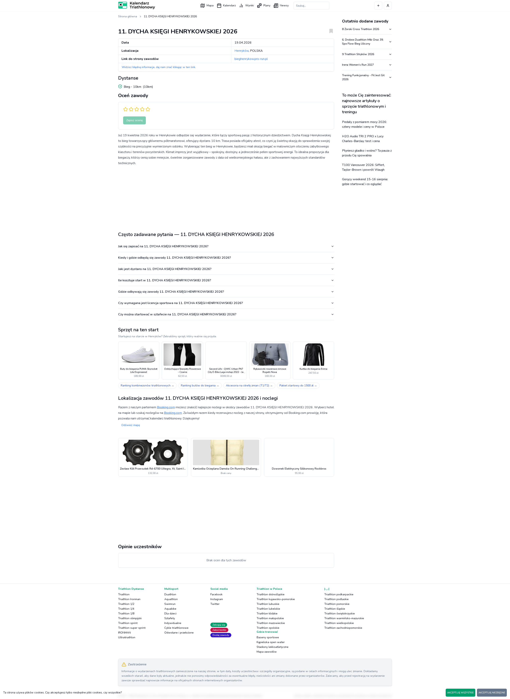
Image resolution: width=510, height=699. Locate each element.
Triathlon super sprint (131, 628)
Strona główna (127, 16)
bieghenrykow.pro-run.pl (251, 59)
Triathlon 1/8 (126, 613)
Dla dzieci (170, 613)
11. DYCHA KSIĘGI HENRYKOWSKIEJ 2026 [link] (170, 16)
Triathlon (123, 594)
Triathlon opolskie (268, 628)
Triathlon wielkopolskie (339, 623)
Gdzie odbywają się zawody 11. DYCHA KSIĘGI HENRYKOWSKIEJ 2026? (171, 292)
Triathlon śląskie (334, 609)
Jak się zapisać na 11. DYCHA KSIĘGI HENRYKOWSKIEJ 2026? (163, 246)
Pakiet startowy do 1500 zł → (298, 385)
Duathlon (170, 594)
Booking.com (166, 407)
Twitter (215, 604)
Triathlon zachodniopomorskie (343, 628)
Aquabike (170, 609)
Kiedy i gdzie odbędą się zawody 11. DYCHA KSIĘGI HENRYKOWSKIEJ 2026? (174, 257)
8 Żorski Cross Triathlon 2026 (360, 29)
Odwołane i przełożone (179, 633)
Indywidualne (172, 623)
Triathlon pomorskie (336, 604)
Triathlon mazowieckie (271, 623)
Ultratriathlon (126, 637)
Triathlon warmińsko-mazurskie (344, 618)
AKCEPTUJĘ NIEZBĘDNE (492, 692)
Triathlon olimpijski (130, 618)
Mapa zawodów (267, 652)
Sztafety (169, 618)
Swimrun (170, 604)
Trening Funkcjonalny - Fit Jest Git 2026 (363, 77)
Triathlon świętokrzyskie (339, 613)
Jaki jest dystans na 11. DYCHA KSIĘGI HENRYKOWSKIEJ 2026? (164, 269)
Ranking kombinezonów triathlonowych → (147, 385)
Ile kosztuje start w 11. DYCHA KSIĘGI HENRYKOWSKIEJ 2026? (164, 280)
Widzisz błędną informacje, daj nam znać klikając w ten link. (159, 67)
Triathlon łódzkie (267, 613)
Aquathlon (171, 599)
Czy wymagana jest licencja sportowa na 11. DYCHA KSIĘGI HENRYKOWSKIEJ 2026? (180, 303)
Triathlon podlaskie (336, 599)
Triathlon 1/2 (126, 604)
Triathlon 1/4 (126, 609)
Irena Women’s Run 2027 (358, 65)
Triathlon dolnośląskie (270, 594)
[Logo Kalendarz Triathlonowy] (136, 5)
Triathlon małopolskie (270, 618)
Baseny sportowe (268, 637)
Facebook (216, 594)
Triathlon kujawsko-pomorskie (276, 599)
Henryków (241, 51)
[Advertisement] (226, 197)
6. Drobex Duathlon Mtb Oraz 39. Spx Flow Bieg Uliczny (362, 42)
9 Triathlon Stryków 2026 (358, 54)
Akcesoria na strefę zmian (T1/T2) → (249, 385)
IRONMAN (124, 633)
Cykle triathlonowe (176, 628)
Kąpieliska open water (271, 642)
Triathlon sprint (127, 623)
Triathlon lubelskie (268, 609)
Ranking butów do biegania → (200, 385)
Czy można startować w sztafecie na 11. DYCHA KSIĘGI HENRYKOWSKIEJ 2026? (177, 314)
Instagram (216, 599)
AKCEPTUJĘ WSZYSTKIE (460, 692)
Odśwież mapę (130, 425)
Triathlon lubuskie (268, 604)
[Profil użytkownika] (388, 6)
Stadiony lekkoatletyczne (272, 647)
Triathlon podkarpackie (338, 594)
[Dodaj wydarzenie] (378, 6)
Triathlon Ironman (129, 599)
